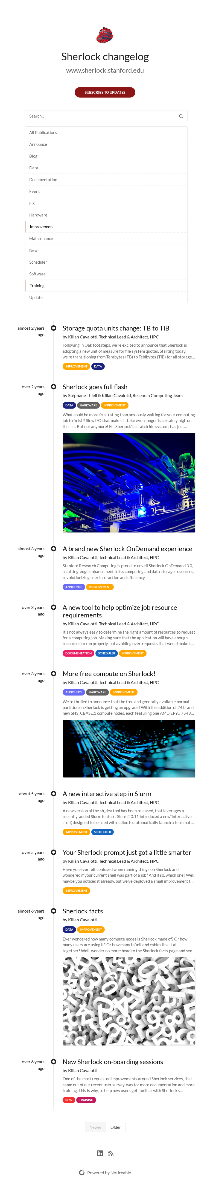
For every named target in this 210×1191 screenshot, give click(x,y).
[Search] (181, 116)
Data (33, 167)
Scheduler (38, 262)
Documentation (43, 179)
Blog (33, 155)
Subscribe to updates (105, 92)
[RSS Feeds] (110, 1152)
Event (34, 191)
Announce (38, 144)
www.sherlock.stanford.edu (105, 70)
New (33, 250)
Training (37, 285)
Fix (32, 203)
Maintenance (41, 238)
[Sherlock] (104, 36)
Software (37, 273)
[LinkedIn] (102, 1152)
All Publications (43, 132)
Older (115, 1127)
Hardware (38, 214)
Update (36, 297)
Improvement (42, 226)
